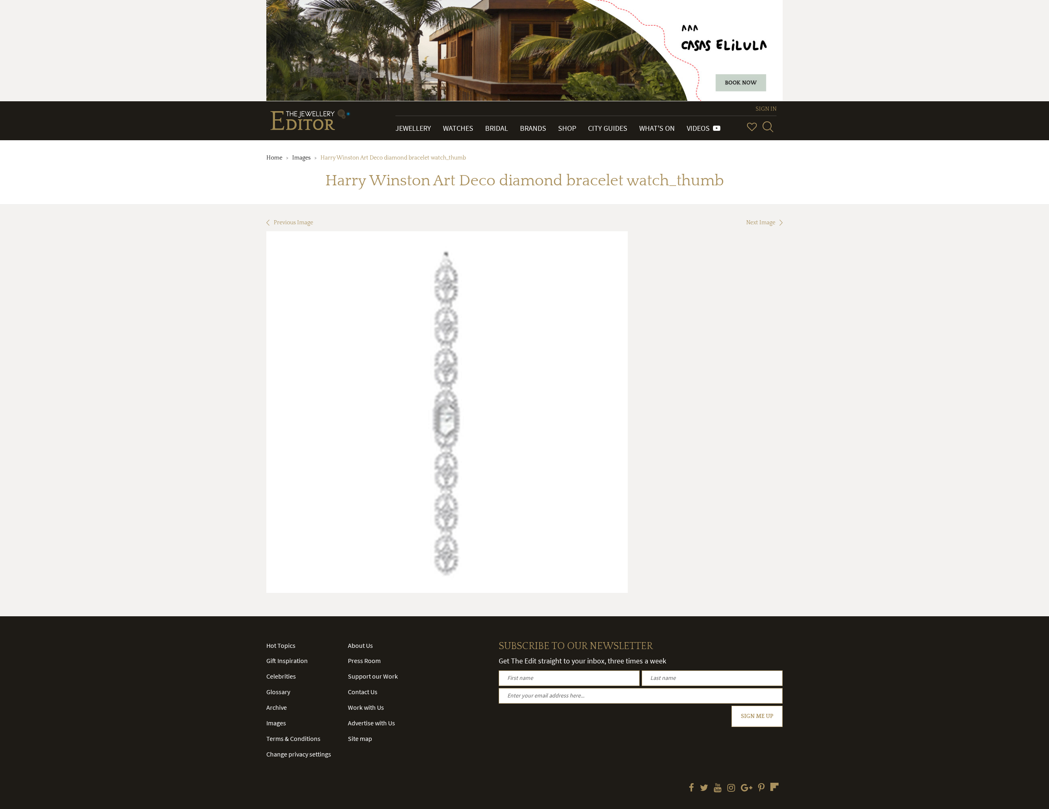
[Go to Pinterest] (761, 788)
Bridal (496, 128)
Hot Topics (280, 645)
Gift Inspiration (287, 660)
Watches (458, 128)
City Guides (607, 128)
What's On (657, 128)
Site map (360, 738)
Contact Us (362, 692)
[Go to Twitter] (704, 788)
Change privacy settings (298, 754)
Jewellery (413, 128)
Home (274, 158)
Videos (700, 128)
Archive (276, 707)
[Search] (768, 126)
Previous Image (293, 222)
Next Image (760, 222)
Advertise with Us (371, 723)
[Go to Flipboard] (774, 787)
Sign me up (757, 716)
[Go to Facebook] (691, 788)
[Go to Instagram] (731, 788)
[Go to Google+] (746, 788)
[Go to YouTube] (718, 788)
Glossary (278, 692)
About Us (360, 645)
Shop (567, 128)
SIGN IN (766, 109)
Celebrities (281, 676)
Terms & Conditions (293, 738)
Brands (533, 128)
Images (301, 158)
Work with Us (366, 707)
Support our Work (373, 676)
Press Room (364, 660)
